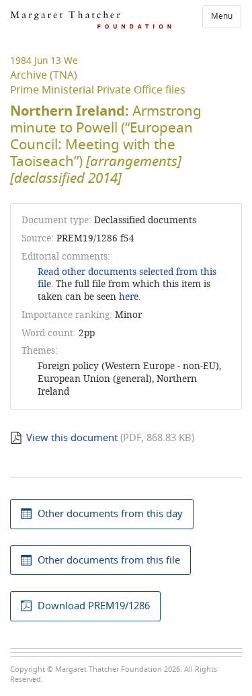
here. (129, 297)
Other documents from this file (109, 560)
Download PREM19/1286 (94, 605)
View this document (72, 437)
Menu (222, 16)
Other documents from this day (110, 513)
